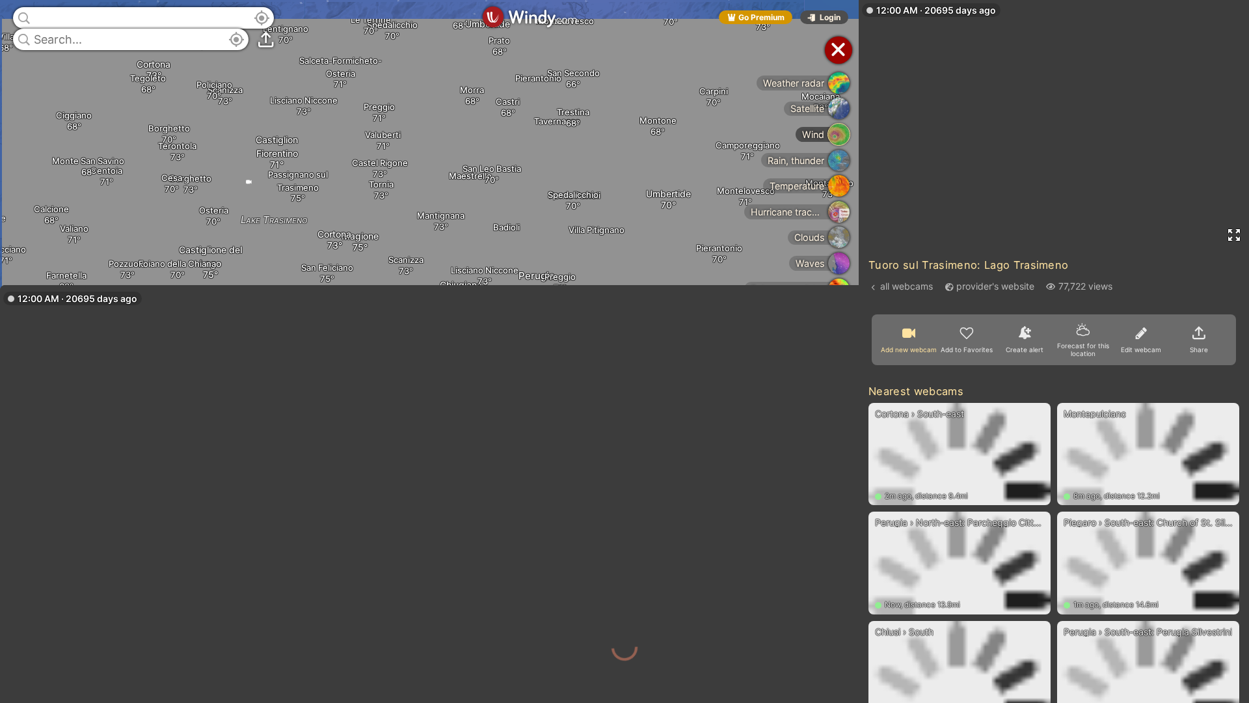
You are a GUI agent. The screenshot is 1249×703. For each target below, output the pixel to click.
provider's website (995, 286)
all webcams (906, 286)
